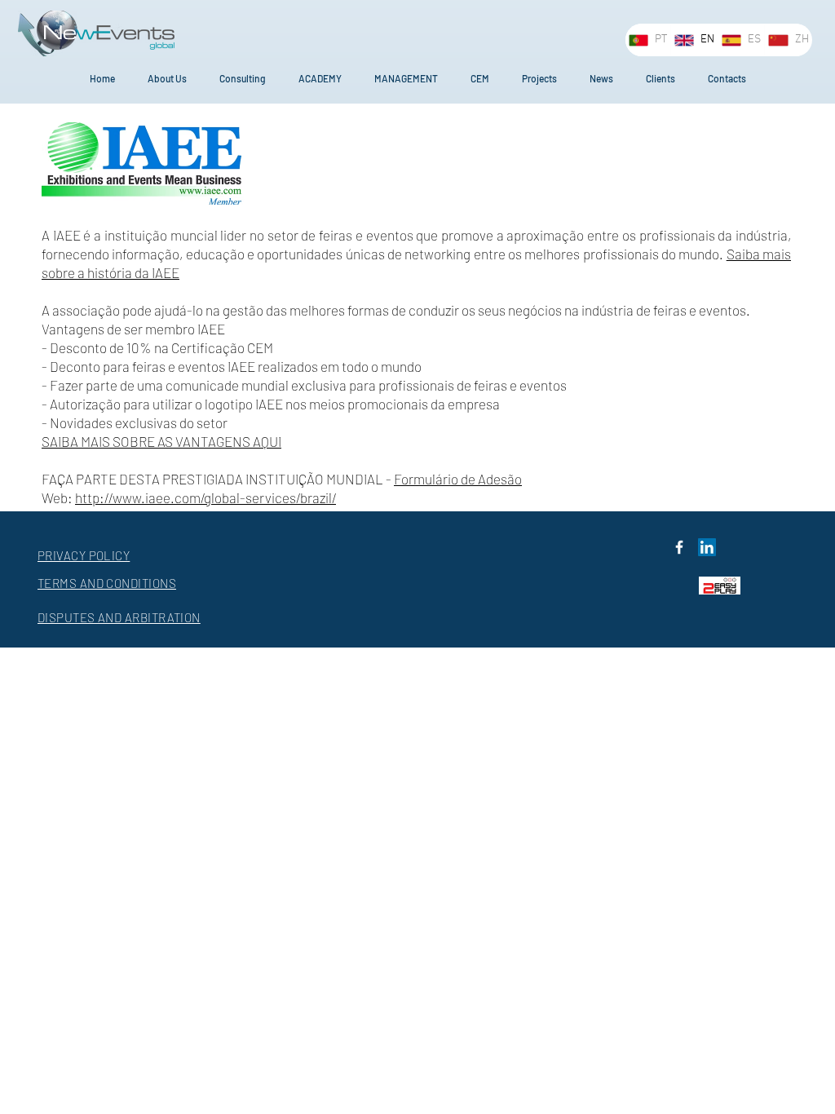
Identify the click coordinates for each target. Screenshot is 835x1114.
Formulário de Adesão (458, 479)
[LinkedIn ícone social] (707, 547)
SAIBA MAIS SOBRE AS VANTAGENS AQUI (161, 441)
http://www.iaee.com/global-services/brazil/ (205, 497)
